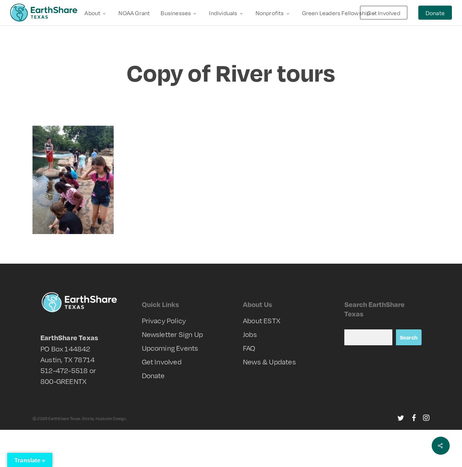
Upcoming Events (170, 348)
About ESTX (261, 320)
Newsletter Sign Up (172, 334)
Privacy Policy (164, 320)
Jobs (250, 334)
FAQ (249, 348)
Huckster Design (111, 418)
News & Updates (269, 361)
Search (409, 337)
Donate (153, 375)
